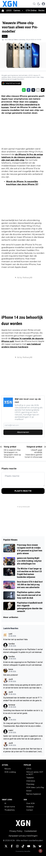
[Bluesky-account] (40, 846)
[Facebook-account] (11, 846)
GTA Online (31, 10)
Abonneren (23, 432)
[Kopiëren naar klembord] (43, 90)
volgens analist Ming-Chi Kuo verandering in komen (20, 104)
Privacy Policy (15, 831)
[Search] (34, 3)
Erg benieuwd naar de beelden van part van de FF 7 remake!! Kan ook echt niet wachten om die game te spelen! (23, 699)
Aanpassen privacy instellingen (23, 836)
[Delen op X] (33, 90)
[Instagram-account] (17, 846)
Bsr (9, 718)
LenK (10, 634)
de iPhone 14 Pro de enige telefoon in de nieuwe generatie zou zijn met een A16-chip (22, 157)
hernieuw (11, 705)
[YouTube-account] (28, 846)
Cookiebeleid (30, 831)
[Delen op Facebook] (28, 90)
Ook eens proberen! (10, 675)
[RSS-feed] (34, 846)
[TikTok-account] (23, 846)
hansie (10, 669)
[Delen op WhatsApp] (24, 90)
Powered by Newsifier (23, 851)
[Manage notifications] (40, 851)
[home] (2, 10)
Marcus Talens (13, 39)
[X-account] (6, 846)
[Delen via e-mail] (38, 90)
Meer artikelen (10, 617)
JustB (10, 679)
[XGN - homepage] (10, 4)
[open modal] (43, 4)
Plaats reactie (23, 491)
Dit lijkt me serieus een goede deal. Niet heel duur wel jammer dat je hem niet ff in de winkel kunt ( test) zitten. (22, 750)
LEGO (9, 10)
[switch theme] (38, 4)
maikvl (10, 730)
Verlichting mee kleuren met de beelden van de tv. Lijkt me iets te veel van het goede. (22, 711)
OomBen (11, 644)
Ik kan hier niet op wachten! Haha (15, 639)
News (5, 36)
